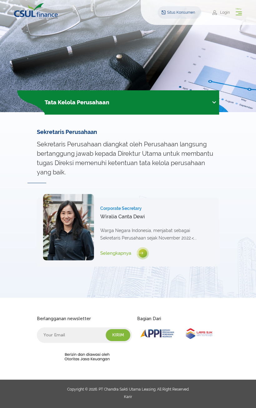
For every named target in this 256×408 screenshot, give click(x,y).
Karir (128, 397)
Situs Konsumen (181, 12)
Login (225, 12)
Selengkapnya (115, 253)
